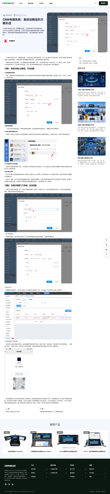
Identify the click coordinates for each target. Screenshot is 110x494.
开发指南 (72, 476)
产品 (20, 3)
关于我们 (91, 473)
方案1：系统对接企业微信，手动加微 (87, 61)
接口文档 (72, 469)
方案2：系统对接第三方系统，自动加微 (88, 63)
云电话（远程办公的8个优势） (13, 411)
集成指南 (72, 473)
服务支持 (91, 469)
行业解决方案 (54, 469)
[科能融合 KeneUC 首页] (8, 3)
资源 (51, 3)
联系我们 (103, 3)
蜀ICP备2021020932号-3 (28, 491)
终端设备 (33, 476)
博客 (90, 476)
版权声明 (92, 491)
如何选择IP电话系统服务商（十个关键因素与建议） (52, 411)
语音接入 (33, 473)
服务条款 (98, 491)
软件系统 (33, 469)
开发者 (41, 3)
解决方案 (30, 3)
